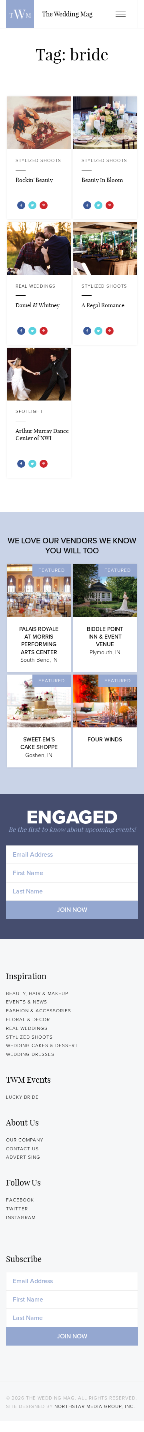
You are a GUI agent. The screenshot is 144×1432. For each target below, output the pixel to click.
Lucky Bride (22, 1097)
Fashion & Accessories (38, 1010)
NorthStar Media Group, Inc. (94, 1406)
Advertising (23, 1157)
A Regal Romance (103, 305)
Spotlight (29, 411)
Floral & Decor (28, 1019)
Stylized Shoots (38, 160)
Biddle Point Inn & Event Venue (105, 637)
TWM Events (28, 1080)
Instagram (21, 1217)
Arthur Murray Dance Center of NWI (42, 434)
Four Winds (105, 739)
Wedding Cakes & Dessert (42, 1045)
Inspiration (26, 976)
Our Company (24, 1140)
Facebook (20, 1200)
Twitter (17, 1209)
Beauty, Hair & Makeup (37, 993)
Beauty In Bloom (102, 180)
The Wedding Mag (20, 14)
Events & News (26, 1002)
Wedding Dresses (30, 1054)
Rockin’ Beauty (34, 180)
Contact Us (22, 1149)
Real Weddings (36, 286)
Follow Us (23, 1183)
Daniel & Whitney (38, 305)
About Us (22, 1123)
